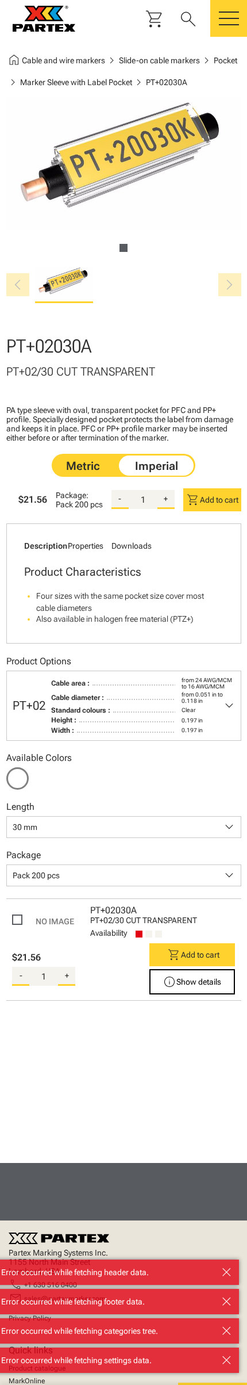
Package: (72, 495)
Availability (108, 933)
